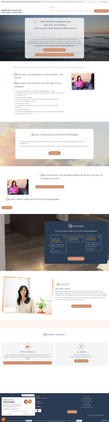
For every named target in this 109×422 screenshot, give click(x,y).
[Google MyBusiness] (104, 2)
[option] (51, 238)
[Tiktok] (102, 2)
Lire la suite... (66, 249)
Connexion (104, 420)
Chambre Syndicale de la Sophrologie (56, 420)
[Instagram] (106, 2)
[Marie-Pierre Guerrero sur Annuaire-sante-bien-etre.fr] (79, 421)
